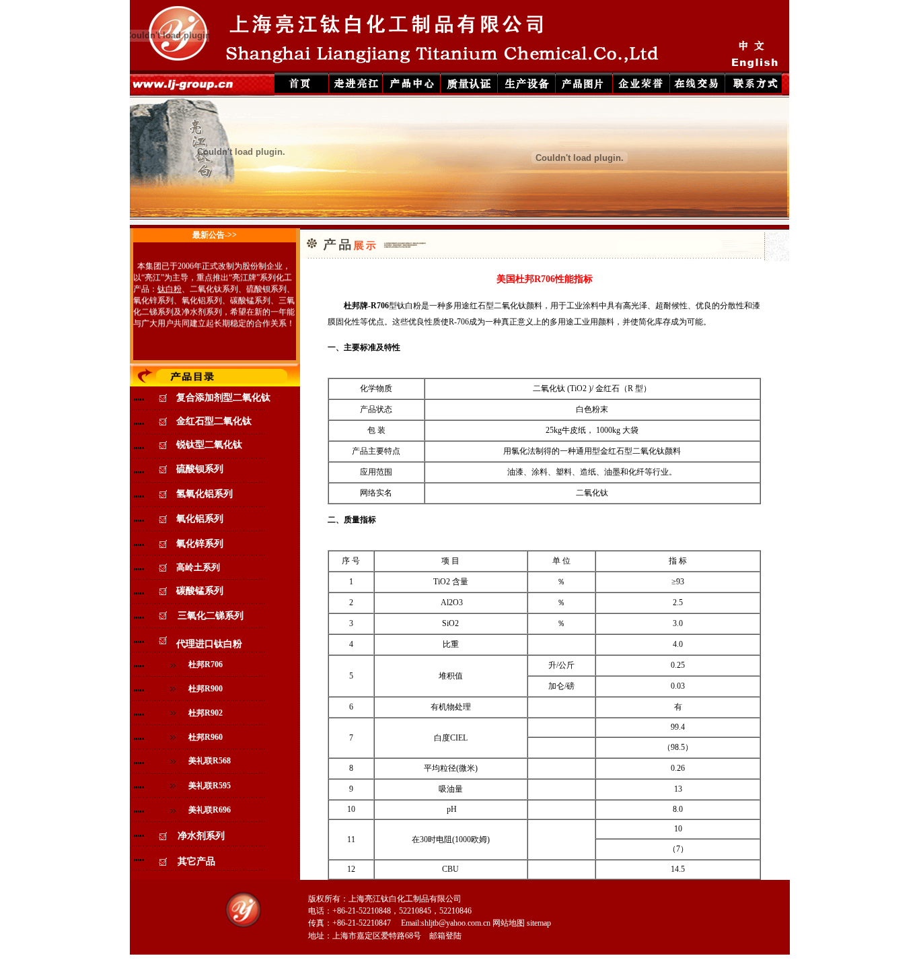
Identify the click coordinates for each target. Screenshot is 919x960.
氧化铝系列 (202, 297)
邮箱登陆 (445, 935)
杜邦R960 (205, 737)
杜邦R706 (205, 664)
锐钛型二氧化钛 (209, 445)
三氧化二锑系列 (211, 616)
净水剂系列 (202, 309)
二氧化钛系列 (214, 286)
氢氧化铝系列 (204, 494)
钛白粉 (169, 286)
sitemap (539, 923)
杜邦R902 (205, 713)
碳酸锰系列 (250, 297)
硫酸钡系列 (266, 286)
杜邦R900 (205, 688)
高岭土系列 (198, 567)
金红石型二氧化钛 (214, 421)
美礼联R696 (209, 810)
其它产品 (196, 861)
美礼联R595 (209, 785)
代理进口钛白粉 (204, 644)
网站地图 (508, 923)
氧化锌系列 (153, 297)
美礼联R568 (209, 760)
